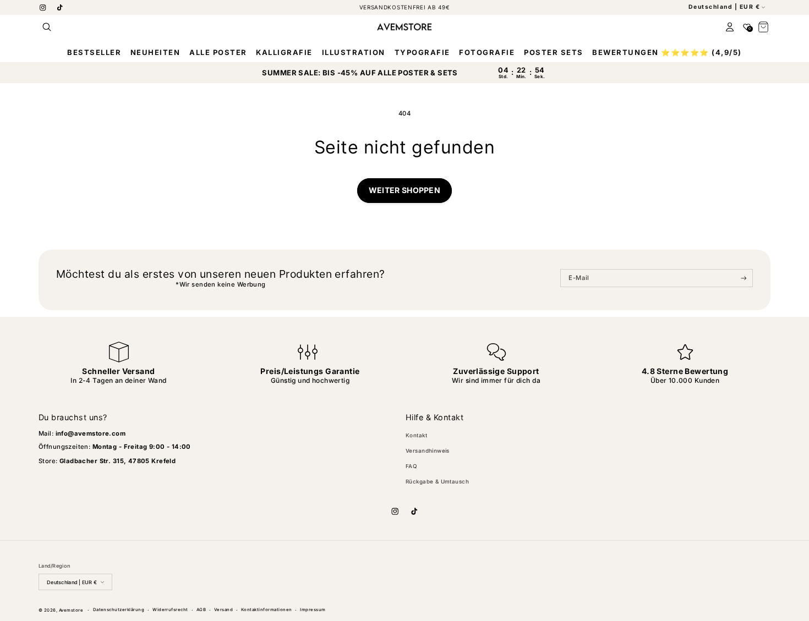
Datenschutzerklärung (119, 609)
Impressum (312, 609)
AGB (201, 609)
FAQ (411, 466)
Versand (223, 609)
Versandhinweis (428, 451)
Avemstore (71, 610)
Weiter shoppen (404, 190)
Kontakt (416, 435)
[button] (47, 26)
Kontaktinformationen (266, 609)
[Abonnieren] (743, 278)
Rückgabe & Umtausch (437, 482)
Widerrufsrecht (170, 609)
